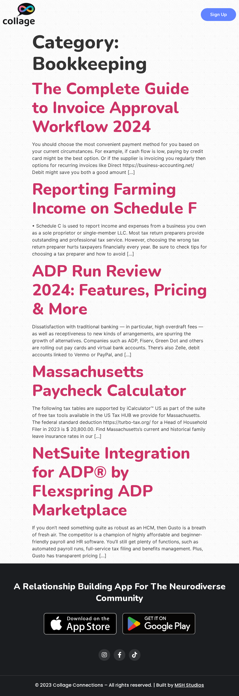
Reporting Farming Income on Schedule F (114, 198)
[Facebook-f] (119, 655)
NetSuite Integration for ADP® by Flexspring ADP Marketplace (111, 481)
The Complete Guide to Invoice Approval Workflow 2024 (110, 108)
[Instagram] (104, 655)
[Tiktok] (134, 655)
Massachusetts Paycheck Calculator (109, 381)
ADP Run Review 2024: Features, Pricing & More (119, 290)
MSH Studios (189, 685)
